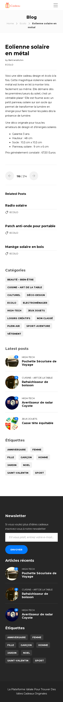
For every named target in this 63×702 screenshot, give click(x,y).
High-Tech (14, 310)
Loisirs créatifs (18, 318)
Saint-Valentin (17, 472)
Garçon (26, 457)
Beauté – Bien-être (20, 279)
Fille (10, 457)
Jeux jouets (36, 310)
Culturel (13, 295)
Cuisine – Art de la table (24, 287)
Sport (39, 472)
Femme (36, 449)
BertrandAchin (15, 60)
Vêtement (14, 333)
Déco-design (36, 295)
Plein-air (13, 326)
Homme (43, 457)
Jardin (11, 465)
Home (10, 23)
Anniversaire (16, 449)
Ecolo (23, 23)
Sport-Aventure (38, 326)
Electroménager (35, 302)
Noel (26, 465)
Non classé (45, 318)
